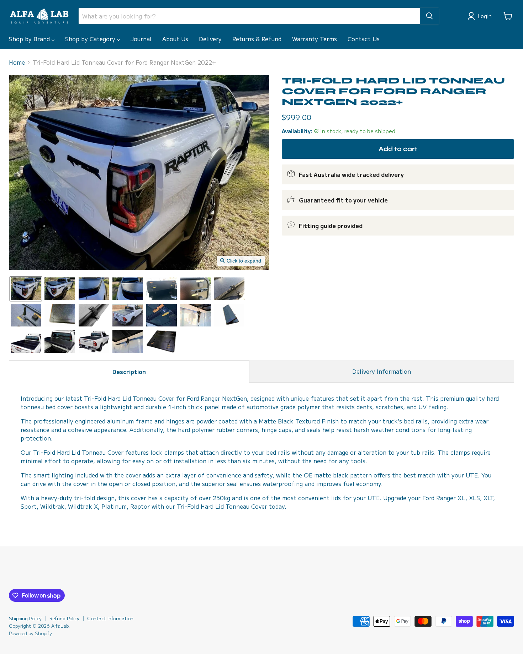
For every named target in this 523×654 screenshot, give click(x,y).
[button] (481, 16)
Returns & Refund (256, 38)
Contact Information (110, 618)
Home (17, 62)
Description (129, 371)
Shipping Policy (25, 618)
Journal (141, 38)
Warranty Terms (314, 38)
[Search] (429, 16)
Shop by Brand (30, 38)
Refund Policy (64, 618)
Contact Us (364, 38)
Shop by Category (91, 38)
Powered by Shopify (30, 633)
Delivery (210, 38)
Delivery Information (381, 371)
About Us (175, 38)
